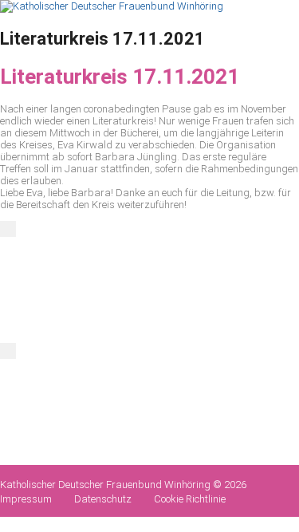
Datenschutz (103, 499)
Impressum (26, 499)
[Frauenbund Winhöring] (111, 6)
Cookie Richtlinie (190, 499)
